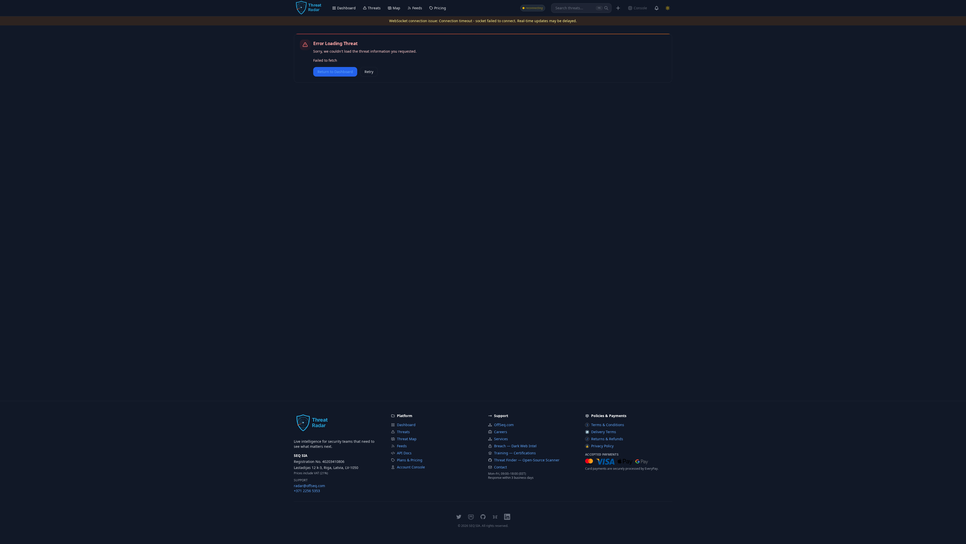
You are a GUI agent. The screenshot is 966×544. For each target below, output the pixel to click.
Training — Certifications (515, 453)
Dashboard (346, 8)
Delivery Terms (601, 431)
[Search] (606, 8)
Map (396, 8)
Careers (500, 431)
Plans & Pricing (409, 460)
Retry (369, 71)
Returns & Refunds (604, 438)
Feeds (417, 8)
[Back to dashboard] (308, 8)
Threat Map (407, 438)
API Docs (404, 453)
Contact (500, 467)
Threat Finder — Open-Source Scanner (526, 460)
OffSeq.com (504, 424)
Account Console (411, 467)
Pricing (440, 8)
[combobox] (581, 8)
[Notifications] (656, 8)
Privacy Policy (600, 446)
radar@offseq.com (309, 485)
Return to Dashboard (335, 71)
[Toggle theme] (667, 8)
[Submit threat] (618, 8)
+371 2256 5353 (307, 490)
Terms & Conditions (605, 424)
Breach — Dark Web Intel (515, 446)
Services (501, 438)
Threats (374, 8)
